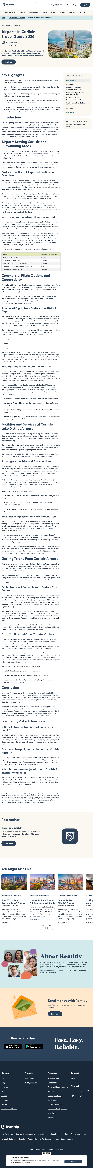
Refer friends (52, 1113)
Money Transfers (9, 12)
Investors (4, 1100)
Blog (3, 1083)
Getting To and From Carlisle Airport (75, 104)
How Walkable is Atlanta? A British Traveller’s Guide (66, 903)
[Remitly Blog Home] (9, 4)
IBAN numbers (53, 1100)
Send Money (9, 62)
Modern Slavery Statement (64, 1139)
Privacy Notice (43, 1134)
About (3, 1078)
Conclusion (69, 108)
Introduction (70, 84)
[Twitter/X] (81, 1091)
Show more (69, 112)
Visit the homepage (47, 970)
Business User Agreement (25, 1134)
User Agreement (7, 1134)
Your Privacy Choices (9, 1109)
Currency (22, 12)
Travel (53, 12)
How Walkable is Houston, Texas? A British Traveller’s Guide (13, 903)
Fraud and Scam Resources (58, 1087)
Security (22, 1139)
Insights (51, 1117)
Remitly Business (31, 1083)
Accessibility (32, 1139)
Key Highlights (71, 80)
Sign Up (85, 5)
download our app (62, 970)
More (80, 12)
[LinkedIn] (73, 1096)
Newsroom (5, 1087)
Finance (62, 12)
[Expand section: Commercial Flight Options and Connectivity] (88, 93)
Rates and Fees (53, 1078)
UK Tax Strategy (46, 1139)
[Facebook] (73, 1091)
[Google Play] (34, 1046)
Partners (51, 1091)
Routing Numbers (54, 1096)
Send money (55, 1014)
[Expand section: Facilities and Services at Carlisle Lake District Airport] (88, 98)
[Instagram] (88, 1091)
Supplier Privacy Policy (59, 1134)
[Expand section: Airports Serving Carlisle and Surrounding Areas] (88, 88)
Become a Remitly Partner (57, 1109)
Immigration (33, 12)
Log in (75, 5)
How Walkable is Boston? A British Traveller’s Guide (42, 901)
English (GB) (55, 5)
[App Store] (13, 1046)
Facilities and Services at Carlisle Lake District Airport (75, 99)
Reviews (4, 1104)
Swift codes (52, 1083)
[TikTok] (81, 1096)
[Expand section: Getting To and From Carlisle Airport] (88, 103)
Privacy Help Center (8, 1139)
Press (3, 1091)
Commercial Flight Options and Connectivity (75, 93)
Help (67, 5)
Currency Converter (55, 1104)
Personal (23, 5)
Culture (44, 12)
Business (32, 5)
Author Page (9, 843)
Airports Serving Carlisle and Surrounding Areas (74, 88)
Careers (4, 1096)
